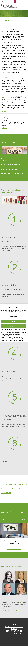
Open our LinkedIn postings (21, 631)
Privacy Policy (7, 623)
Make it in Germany (14, 548)
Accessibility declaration (14, 621)
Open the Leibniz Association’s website (14, 640)
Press (16, 625)
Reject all (13, 321)
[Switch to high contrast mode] (2, 1)
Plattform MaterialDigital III (9, 98)
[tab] (14, 159)
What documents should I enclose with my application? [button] (11, 165)
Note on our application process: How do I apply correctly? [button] (13, 159)
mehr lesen (4, 127)
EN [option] (15, 1)
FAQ (20, 602)
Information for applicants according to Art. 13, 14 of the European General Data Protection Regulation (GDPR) (14, 488)
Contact (12, 625)
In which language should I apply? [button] (9, 169)
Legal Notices (15, 623)
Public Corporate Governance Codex (14, 626)
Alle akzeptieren (13, 326)
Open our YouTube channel (9, 631)
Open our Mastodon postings (15, 631)
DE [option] (12, 1)
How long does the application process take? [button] (12, 173)
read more (4, 111)
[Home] (9, 6)
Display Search (25, 1)
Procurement (14, 628)
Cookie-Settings (13, 316)
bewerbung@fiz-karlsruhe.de (9, 611)
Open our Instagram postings (18, 631)
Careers (22, 623)
